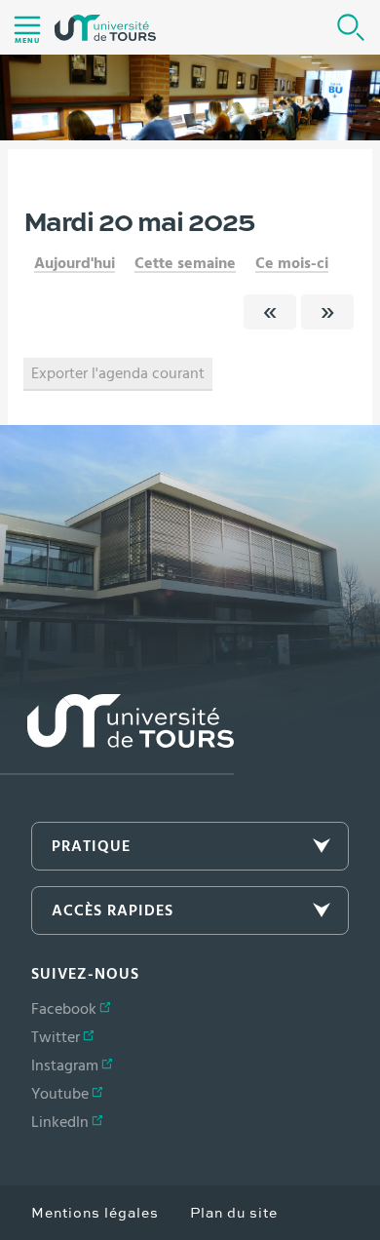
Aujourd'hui (74, 263)
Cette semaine (185, 263)
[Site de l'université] (117, 734)
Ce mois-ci (291, 263)
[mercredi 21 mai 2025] (327, 311)
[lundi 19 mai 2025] (270, 311)
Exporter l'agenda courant (118, 373)
